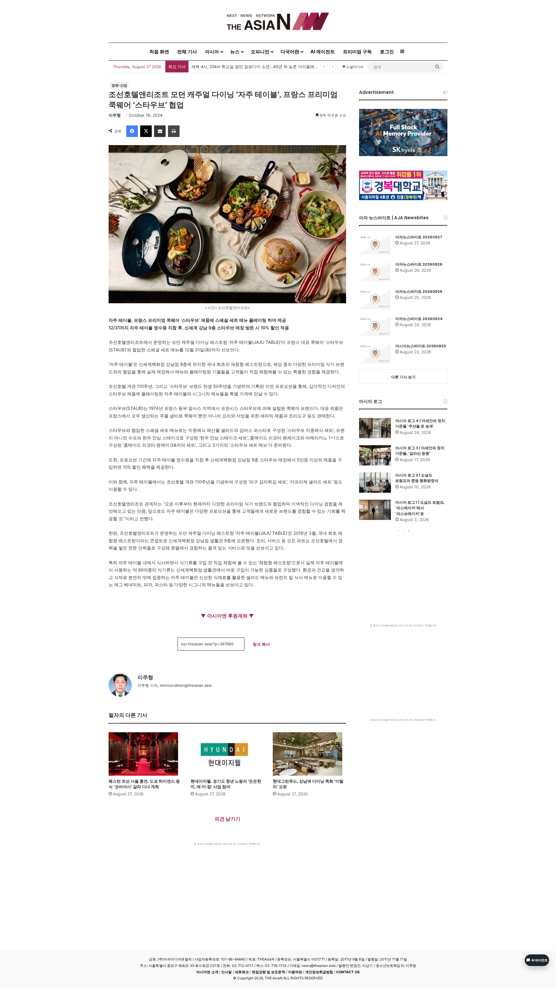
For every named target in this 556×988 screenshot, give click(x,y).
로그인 (387, 51)
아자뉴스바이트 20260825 (418, 291)
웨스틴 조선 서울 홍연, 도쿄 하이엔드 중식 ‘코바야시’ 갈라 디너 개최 (144, 784)
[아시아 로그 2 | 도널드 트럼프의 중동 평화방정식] (375, 482)
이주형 (115, 115)
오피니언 (260, 51)
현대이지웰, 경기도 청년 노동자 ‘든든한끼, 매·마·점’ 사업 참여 (226, 784)
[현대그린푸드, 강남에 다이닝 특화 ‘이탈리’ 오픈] (309, 754)
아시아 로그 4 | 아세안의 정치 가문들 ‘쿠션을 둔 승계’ (420, 423)
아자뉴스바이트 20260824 (419, 319)
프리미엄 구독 (357, 51)
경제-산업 (119, 85)
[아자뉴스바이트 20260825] (375, 299)
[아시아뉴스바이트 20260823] (375, 353)
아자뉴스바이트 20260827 (418, 237)
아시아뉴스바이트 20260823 (420, 346)
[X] (146, 131)
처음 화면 (159, 51)
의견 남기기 (227, 819)
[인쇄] (174, 131)
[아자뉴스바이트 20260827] (375, 244)
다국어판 (290, 51)
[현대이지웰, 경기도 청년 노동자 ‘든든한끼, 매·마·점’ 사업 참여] (227, 754)
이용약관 (295, 972)
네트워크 (242, 972)
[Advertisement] (227, 888)
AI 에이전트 (322, 51)
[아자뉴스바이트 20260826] (375, 272)
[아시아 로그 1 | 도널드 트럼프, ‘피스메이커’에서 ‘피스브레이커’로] (375, 510)
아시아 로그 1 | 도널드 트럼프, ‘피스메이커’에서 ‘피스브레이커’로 (420, 508)
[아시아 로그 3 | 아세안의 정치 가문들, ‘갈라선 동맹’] (375, 455)
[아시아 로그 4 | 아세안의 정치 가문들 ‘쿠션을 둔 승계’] (375, 428)
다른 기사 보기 (403, 377)
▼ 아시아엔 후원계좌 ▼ (227, 616)
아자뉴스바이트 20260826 (418, 264)
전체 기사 (187, 51)
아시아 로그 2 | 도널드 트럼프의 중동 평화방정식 (416, 478)
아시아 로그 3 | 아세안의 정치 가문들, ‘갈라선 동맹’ (420, 450)
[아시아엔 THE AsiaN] (278, 21)
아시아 (212, 51)
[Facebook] (132, 131)
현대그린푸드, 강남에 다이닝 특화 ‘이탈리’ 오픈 (308, 784)
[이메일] (160, 131)
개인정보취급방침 (319, 972)
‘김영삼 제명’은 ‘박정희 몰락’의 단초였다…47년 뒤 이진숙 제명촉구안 (254, 66)
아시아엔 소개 (207, 972)
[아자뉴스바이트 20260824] (375, 326)
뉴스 (234, 51)
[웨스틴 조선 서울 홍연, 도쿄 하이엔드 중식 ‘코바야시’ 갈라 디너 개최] (145, 754)
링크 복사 (261, 644)
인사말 (226, 972)
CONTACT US (348, 972)
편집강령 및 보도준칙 (268, 972)
